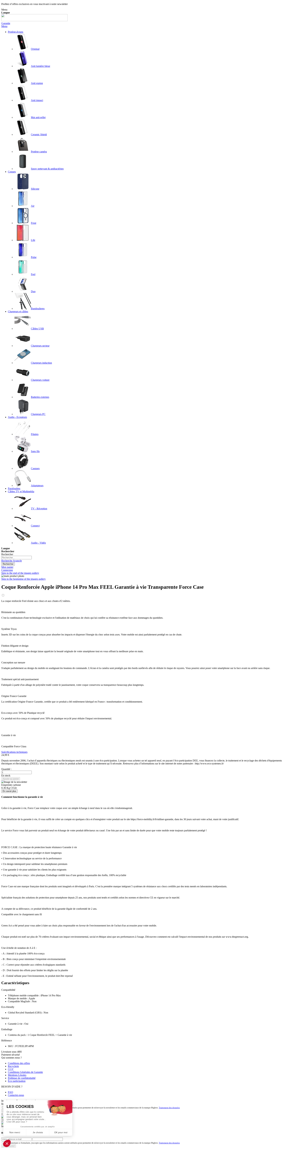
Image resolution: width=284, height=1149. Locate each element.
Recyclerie (13, 1066)
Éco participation (16, 1081)
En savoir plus (9, 791)
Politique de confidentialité (22, 1078)
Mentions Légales (17, 1075)
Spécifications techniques (14, 752)
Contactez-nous (16, 1095)
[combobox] (16, 557)
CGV (11, 1069)
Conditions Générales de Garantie (25, 1072)
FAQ (10, 1092)
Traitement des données (169, 1107)
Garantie (5, 23)
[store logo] (34, 20)
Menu (4, 26)
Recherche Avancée (11, 560)
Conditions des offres (19, 1063)
